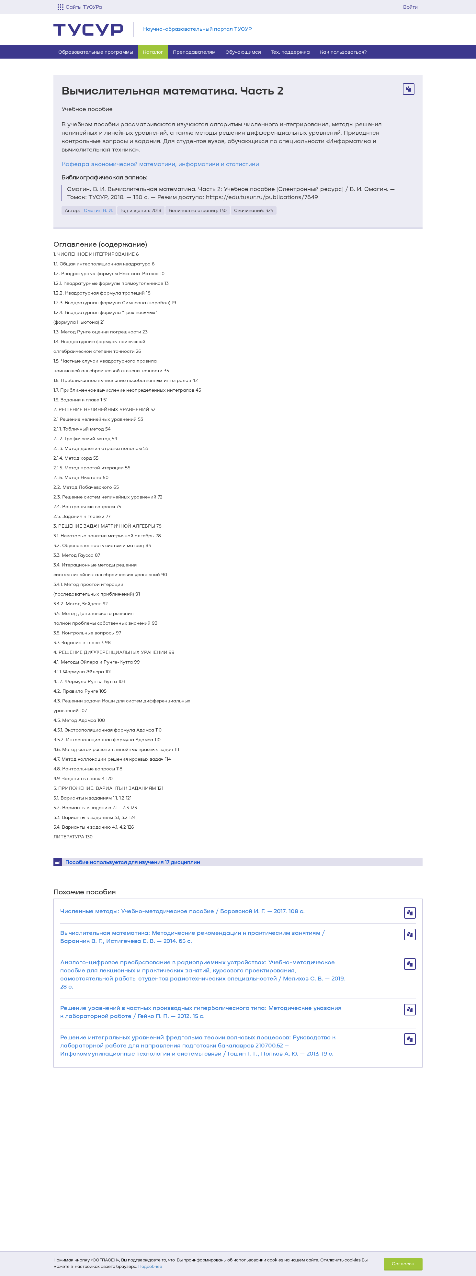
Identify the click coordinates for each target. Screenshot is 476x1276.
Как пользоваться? (343, 52)
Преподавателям (194, 52)
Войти (410, 7)
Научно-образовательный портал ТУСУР (197, 29)
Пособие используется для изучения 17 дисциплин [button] (132, 862)
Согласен (403, 1263)
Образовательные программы (95, 52)
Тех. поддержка (290, 52)
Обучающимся (243, 52)
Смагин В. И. (98, 210)
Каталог (153, 52)
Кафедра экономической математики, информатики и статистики (160, 163)
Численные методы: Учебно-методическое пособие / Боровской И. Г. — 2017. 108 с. (182, 910)
